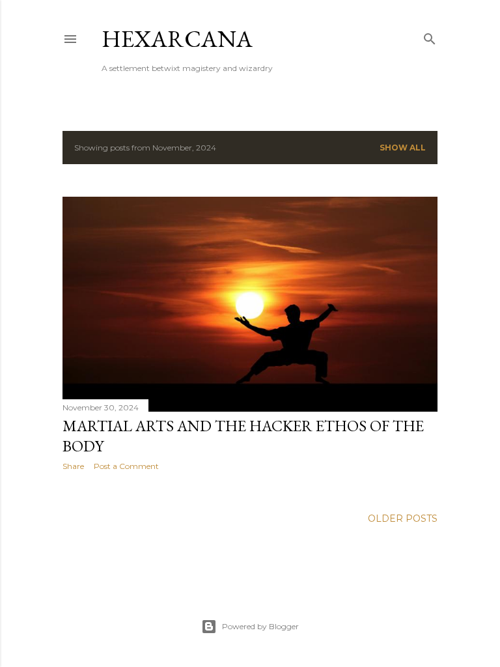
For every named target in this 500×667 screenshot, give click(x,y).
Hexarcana (177, 38)
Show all (403, 147)
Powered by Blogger (260, 626)
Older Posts (403, 518)
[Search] (430, 36)
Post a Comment (126, 466)
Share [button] (73, 466)
